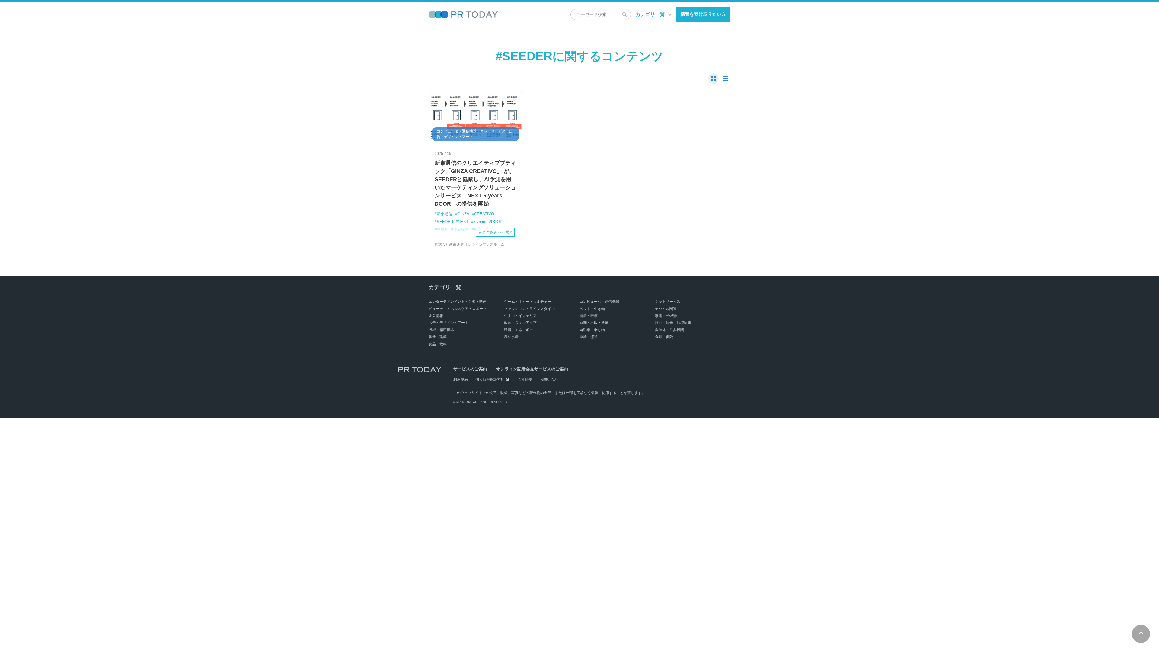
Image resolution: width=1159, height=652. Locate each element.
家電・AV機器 (666, 316)
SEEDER (445, 221)
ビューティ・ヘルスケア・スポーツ (458, 309)
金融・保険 (664, 337)
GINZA (463, 214)
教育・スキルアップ (520, 323)
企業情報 (436, 316)
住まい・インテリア (520, 316)
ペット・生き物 (592, 309)
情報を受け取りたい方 (703, 14)
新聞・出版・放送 (594, 323)
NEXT (463, 221)
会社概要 (525, 379)
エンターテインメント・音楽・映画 (458, 301)
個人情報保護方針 (489, 379)
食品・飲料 (438, 344)
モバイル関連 (666, 309)
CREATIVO (484, 214)
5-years (479, 221)
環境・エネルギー (518, 330)
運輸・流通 (589, 337)
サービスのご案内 (470, 368)
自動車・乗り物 (592, 330)
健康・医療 (589, 316)
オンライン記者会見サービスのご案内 (532, 368)
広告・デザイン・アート (448, 323)
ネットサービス (667, 301)
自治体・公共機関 (669, 330)
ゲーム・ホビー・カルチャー (527, 301)
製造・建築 (438, 337)
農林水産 (511, 337)
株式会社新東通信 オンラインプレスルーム (469, 244)
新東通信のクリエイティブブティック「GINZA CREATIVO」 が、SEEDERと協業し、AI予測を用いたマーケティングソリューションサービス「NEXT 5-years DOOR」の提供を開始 (475, 183)
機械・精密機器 (441, 330)
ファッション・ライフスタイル (529, 309)
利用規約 (460, 379)
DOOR (497, 221)
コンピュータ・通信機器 (599, 301)
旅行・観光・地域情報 (673, 323)
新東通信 (444, 214)
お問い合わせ (550, 379)
